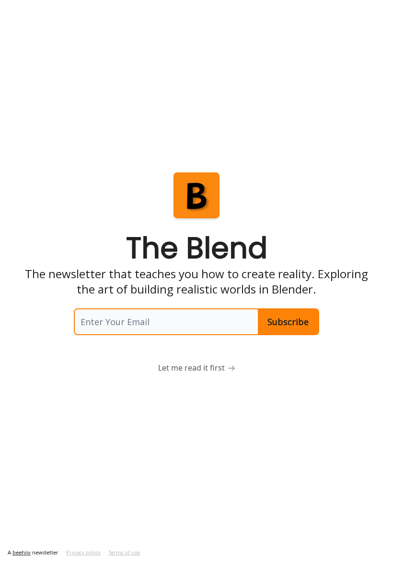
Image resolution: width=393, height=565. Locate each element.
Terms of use (124, 552)
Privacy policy (83, 552)
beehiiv (21, 552)
